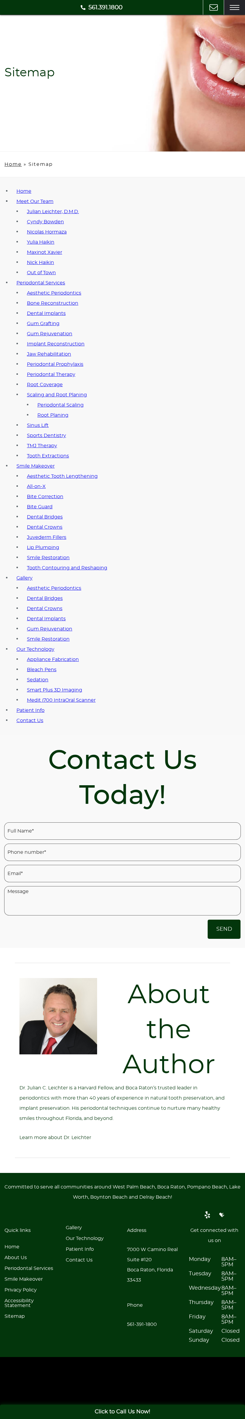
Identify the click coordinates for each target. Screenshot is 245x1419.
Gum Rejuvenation (49, 333)
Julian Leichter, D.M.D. (53, 211)
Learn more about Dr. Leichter (55, 1137)
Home (13, 164)
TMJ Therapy (42, 445)
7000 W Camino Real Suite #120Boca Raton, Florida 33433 (152, 1264)
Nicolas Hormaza (47, 232)
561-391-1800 (142, 1324)
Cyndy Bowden (45, 221)
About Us (15, 1257)
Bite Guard (40, 506)
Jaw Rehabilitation (49, 354)
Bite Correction (45, 496)
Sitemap (14, 1316)
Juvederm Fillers (46, 537)
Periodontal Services (40, 283)
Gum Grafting (43, 323)
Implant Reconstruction (56, 344)
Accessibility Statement (19, 1303)
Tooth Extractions (48, 456)
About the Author (168, 1030)
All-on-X (36, 486)
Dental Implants (46, 313)
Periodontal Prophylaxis (55, 364)
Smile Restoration (48, 557)
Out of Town (41, 272)
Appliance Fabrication (53, 659)
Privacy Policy (20, 1290)
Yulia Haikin (40, 242)
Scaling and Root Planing (57, 394)
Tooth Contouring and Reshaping (67, 568)
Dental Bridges (45, 517)
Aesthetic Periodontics (54, 293)
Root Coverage (45, 384)
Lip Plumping (43, 547)
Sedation (37, 679)
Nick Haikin (40, 262)
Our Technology (35, 649)
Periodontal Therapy (51, 374)
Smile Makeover (35, 466)
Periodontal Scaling (60, 405)
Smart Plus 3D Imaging (54, 690)
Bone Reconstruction (52, 303)
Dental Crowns (44, 527)
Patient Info (30, 710)
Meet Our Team (34, 201)
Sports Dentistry (46, 435)
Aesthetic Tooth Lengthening (62, 476)
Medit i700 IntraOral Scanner (61, 700)
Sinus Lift (38, 425)
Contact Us (29, 720)
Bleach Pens (41, 669)
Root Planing (52, 415)
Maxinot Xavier (44, 252)
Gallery (24, 578)
